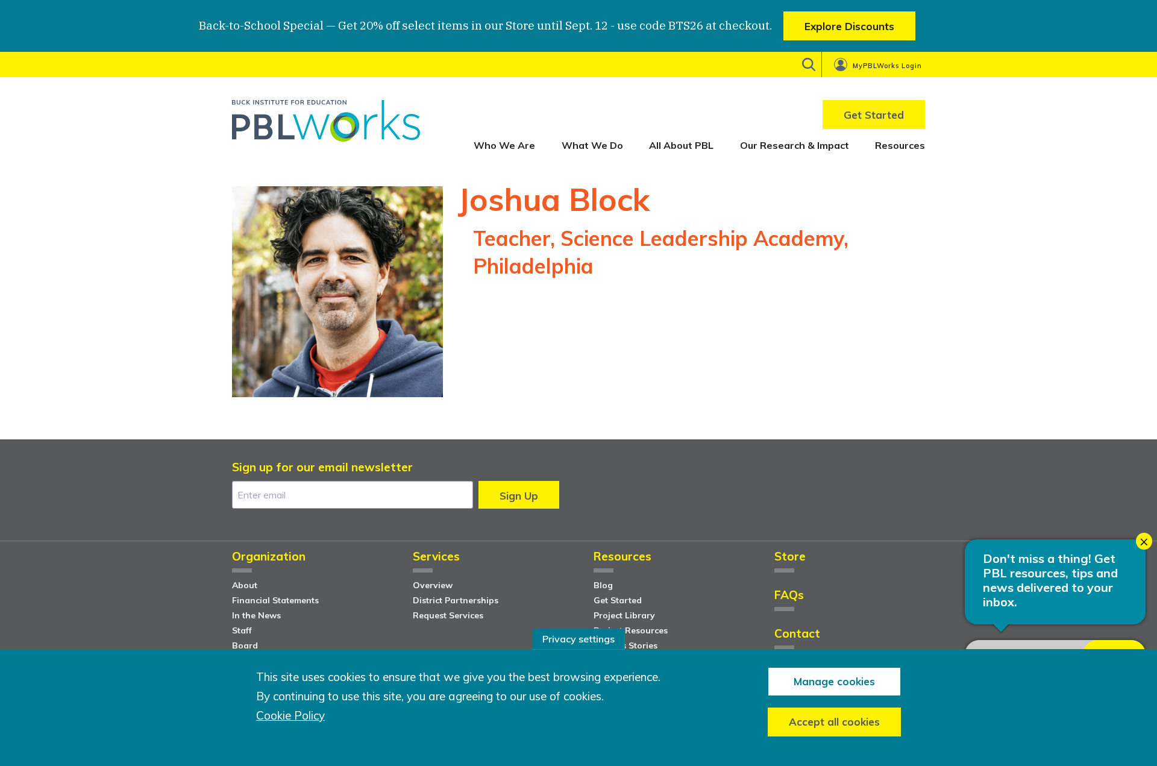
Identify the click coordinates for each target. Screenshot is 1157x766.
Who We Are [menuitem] (504, 145)
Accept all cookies (834, 721)
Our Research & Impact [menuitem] (794, 145)
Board (245, 645)
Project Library (624, 615)
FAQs (789, 595)
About (244, 585)
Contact (797, 634)
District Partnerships (455, 600)
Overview (433, 585)
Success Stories (625, 645)
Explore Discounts (849, 26)
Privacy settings (578, 639)
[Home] (326, 125)
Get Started (618, 600)
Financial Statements (275, 600)
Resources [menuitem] (900, 145)
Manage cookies (834, 681)
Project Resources (631, 630)
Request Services (448, 615)
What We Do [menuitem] (592, 145)
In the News (256, 615)
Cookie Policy (290, 715)
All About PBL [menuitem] (681, 145)
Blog (603, 585)
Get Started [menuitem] (874, 114)
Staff (242, 630)
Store (790, 557)
